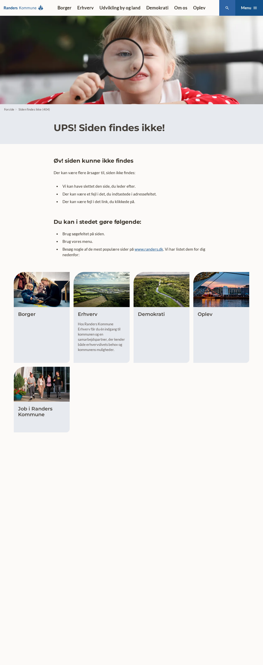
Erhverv (85, 7)
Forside (9, 109)
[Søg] (227, 8)
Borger (65, 7)
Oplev (199, 7)
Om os (180, 7)
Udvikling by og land (120, 7)
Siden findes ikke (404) (34, 109)
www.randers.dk (149, 249)
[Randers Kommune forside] (25, 8)
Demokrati (157, 7)
